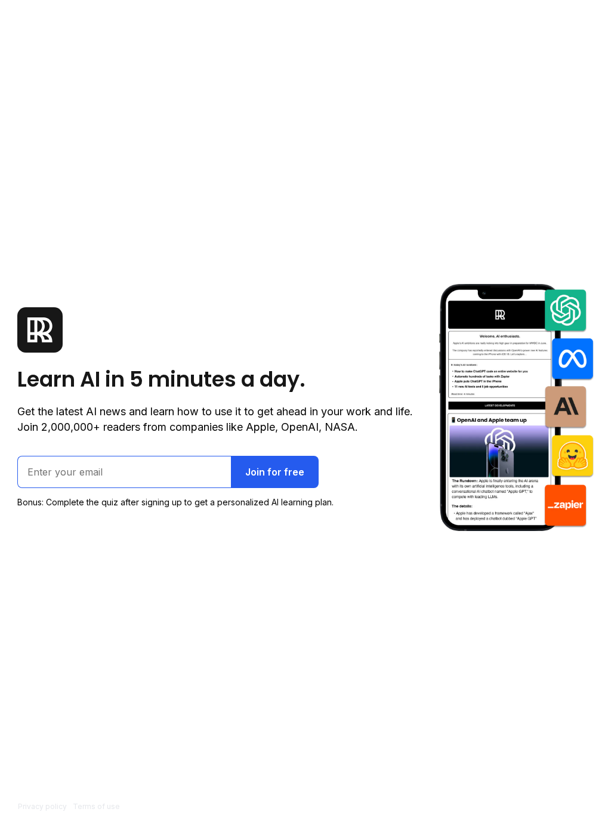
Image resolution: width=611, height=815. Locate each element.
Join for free (274, 472)
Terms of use (96, 806)
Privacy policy (42, 806)
